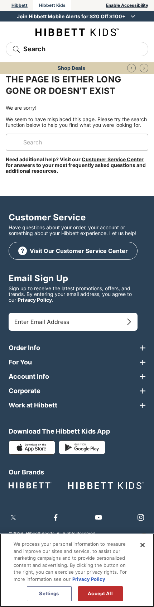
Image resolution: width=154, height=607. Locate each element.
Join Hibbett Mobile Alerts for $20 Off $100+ (71, 16)
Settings (49, 593)
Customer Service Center (113, 159)
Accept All (100, 593)
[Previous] (131, 68)
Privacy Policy (35, 300)
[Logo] (77, 31)
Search (34, 49)
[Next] (144, 68)
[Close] (142, 545)
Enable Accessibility (127, 5)
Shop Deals (71, 68)
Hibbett (19, 5)
